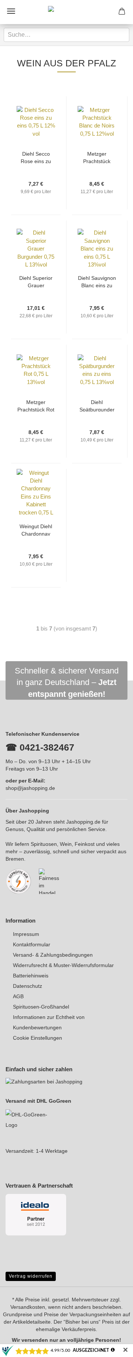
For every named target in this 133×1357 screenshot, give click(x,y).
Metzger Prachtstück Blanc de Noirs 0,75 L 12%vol (97, 157)
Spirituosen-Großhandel (41, 1007)
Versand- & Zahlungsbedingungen (53, 955)
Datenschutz (27, 986)
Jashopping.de (83, 822)
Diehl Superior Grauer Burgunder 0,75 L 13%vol (36, 281)
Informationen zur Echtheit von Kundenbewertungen (49, 1022)
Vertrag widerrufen (30, 1276)
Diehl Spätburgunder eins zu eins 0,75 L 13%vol (97, 405)
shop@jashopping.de (30, 788)
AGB (18, 996)
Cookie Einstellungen (37, 1038)
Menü (11, 11)
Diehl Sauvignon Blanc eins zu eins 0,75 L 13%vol (97, 281)
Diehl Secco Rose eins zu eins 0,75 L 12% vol (36, 157)
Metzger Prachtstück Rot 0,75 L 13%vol (35, 405)
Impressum (26, 934)
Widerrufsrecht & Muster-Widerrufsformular (63, 965)
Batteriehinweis (30, 976)
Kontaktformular (31, 944)
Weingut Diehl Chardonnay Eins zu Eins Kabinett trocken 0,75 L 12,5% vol (36, 529)
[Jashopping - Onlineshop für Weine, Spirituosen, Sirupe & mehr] (66, 12)
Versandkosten (27, 1307)
